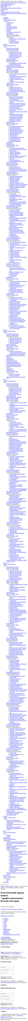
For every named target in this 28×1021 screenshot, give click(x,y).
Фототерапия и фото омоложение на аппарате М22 (18, 481)
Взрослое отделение (15, 374)
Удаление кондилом (15, 253)
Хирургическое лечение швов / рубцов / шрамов (17, 590)
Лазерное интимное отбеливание (18, 664)
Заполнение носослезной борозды (18, 170)
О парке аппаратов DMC (16, 688)
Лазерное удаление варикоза (17, 533)
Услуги (5, 44)
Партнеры (9, 29)
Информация (7, 837)
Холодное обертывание (16, 129)
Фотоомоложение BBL (15, 195)
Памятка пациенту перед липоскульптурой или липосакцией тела (16, 858)
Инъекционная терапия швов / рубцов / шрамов (17, 588)
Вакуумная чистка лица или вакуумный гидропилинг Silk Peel (18, 148)
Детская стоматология (15, 538)
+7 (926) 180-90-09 (5, 12)
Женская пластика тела (15, 55)
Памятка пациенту (11, 847)
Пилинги (12, 158)
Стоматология (10, 293)
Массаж (9, 356)
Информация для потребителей (18, 38)
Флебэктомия (13, 276)
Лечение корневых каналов (17, 544)
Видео (5, 563)
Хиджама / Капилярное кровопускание (15, 621)
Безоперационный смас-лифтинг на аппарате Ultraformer (18, 204)
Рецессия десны (14, 316)
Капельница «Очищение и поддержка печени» (16, 107)
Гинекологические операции (17, 761)
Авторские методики (12, 28)
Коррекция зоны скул (15, 447)
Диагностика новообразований (17, 242)
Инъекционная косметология (14, 206)
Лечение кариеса (14, 309)
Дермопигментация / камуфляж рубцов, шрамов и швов (18, 411)
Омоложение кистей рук (16, 444)
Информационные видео (16, 579)
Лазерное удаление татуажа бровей (18, 184)
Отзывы (9, 30)
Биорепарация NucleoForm (16, 214)
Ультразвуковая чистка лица (17, 161)
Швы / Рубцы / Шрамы (12, 69)
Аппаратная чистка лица (16, 700)
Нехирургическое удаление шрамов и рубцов (16, 408)
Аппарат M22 (13, 193)
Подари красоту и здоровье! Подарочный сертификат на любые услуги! (16, 828)
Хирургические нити (15, 64)
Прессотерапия (13, 135)
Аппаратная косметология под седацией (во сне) (17, 695)
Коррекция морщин (15, 440)
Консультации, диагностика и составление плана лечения (17, 799)
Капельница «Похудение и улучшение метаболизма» (16, 115)
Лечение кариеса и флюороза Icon (18, 311)
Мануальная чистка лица (16, 157)
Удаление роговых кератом (16, 743)
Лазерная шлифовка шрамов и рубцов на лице (17, 187)
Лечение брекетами (14, 308)
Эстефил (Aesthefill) (15, 210)
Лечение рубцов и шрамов (16, 717)
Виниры (12, 785)
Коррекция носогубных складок (18, 441)
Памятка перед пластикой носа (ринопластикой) (17, 868)
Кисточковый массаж (15, 603)
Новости (9, 25)
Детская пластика (14, 57)
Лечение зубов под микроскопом (18, 797)
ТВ (7, 880)
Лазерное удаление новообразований (14, 181)
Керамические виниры (15, 550)
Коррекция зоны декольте (16, 642)
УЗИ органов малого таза (16, 88)
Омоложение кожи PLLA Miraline (18, 715)
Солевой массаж (14, 616)
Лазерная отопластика (15, 177)
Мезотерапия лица (14, 228)
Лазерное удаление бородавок (17, 732)
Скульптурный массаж (15, 615)
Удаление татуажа (14, 666)
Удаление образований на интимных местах (16, 741)
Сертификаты (10, 22)
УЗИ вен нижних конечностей (17, 91)
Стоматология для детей (16, 297)
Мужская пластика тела (16, 56)
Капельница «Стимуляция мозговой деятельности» (16, 117)
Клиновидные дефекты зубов (17, 305)
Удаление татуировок (15, 668)
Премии (9, 24)
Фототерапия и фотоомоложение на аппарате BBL (18, 477)
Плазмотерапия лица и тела (17, 716)
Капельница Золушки (15, 121)
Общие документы (14, 41)
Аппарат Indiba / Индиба (16, 685)
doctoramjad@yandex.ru (6, 938)
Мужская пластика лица (16, 53)
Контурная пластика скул (16, 651)
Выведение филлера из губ (16, 451)
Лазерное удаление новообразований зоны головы (17, 507)
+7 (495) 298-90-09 (15, 12)
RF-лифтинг (13, 483)
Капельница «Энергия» (16, 119)
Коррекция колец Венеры (16, 449)
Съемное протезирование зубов (18, 320)
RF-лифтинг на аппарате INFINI (18, 201)
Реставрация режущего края (17, 319)
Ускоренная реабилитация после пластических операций (15, 813)
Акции (5, 816)
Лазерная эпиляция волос (16, 176)
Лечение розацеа (14, 154)
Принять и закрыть (5, 1019)
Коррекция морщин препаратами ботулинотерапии (18, 218)
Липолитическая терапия (16, 227)
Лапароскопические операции (17, 285)
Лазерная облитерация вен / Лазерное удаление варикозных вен (18, 269)
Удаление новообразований (14, 238)
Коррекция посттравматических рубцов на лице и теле (18, 77)
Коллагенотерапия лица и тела (17, 498)
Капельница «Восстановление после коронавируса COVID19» (18, 104)
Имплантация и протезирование (18, 552)
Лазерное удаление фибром (16, 747)
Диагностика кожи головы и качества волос (17, 636)
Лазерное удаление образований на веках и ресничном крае (18, 512)
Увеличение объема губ (16, 168)
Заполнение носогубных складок (18, 169)
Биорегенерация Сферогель (17, 212)
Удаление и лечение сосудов (14, 263)
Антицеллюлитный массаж (17, 126)
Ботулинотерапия (14, 708)
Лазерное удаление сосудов (16, 183)
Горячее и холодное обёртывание (18, 611)
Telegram (11, 944)
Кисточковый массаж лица (16, 130)
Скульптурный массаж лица (17, 137)
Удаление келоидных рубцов (17, 82)
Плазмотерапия (13, 235)
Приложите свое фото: (6, 977)
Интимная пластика (15, 284)
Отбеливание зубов (14, 545)
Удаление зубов (13, 324)
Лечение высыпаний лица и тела (18, 430)
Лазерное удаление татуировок (17, 185)
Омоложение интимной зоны (17, 719)
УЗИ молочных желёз (15, 87)
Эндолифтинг (13, 479)
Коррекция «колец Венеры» (17, 654)
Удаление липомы (14, 254)
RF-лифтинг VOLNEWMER (17, 701)
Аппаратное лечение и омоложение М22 (15, 679)
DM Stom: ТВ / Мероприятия (17, 808)
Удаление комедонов (15, 160)
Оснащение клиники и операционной (16, 845)
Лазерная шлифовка (15, 179)
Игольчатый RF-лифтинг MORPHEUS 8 (16, 199)
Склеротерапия (13, 274)
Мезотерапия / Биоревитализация (18, 501)
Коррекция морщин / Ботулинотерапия (15, 496)
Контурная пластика (12, 162)
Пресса (8, 879)
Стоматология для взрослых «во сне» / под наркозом (18, 327)
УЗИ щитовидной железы (16, 90)
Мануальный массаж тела (16, 606)
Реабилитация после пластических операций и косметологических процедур (18, 691)
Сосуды (8, 367)
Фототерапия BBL (14, 681)
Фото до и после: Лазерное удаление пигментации (16, 461)
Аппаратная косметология (13, 189)
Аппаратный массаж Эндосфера (18, 602)
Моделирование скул (15, 166)
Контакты (6, 882)
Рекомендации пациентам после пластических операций (18, 852)
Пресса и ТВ (7, 875)
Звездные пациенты (12, 26)
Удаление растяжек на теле (16, 424)
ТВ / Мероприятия (11, 814)
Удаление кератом (14, 243)
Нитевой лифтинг (11, 59)
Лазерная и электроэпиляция (17, 456)
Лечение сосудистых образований (18, 429)
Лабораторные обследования (14, 65)
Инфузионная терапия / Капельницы (16, 355)
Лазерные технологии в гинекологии (16, 287)
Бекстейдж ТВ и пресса (16, 577)
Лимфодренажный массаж (16, 131)
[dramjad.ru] (12, 909)
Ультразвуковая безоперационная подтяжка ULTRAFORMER (18, 698)
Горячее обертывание (15, 127)
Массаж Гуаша (13, 607)
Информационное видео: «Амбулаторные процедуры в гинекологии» (17, 764)
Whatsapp (3, 944)
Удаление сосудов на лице (16, 528)
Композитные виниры (15, 307)
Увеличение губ (14, 439)
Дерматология (10, 144)
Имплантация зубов (15, 303)
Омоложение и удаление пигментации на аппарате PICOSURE (16, 486)
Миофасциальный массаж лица (18, 610)
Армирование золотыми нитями (18, 63)
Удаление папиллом (15, 255)
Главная (6, 17)
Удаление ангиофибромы (16, 250)
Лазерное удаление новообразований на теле (16, 517)
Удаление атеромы (14, 251)
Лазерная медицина (12, 172)
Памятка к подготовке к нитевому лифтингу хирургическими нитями (18, 865)
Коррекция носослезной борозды (18, 443)
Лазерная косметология (12, 362)
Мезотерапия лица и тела (16, 713)
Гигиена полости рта (15, 301)
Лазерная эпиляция (14, 660)
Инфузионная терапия (12, 92)
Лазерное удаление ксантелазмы (18, 734)
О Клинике (12, 40)
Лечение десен (13, 796)
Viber (7, 944)
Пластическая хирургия (13, 48)
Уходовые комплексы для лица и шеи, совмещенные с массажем (18, 618)
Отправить (3, 985)
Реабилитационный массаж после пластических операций (18, 613)
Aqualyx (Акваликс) (15, 211)
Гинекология (10, 277)
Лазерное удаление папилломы (17, 728)
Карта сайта (7, 933)
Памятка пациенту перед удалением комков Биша (16, 861)
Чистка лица (13, 421)
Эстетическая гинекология (16, 292)
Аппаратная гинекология (16, 289)
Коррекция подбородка (15, 445)
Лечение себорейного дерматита (18, 156)
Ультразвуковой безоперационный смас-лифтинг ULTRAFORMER (18, 489)
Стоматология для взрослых (17, 325)
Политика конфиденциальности (12, 934)
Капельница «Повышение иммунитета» (16, 109)
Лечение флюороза (14, 554)
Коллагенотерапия (14, 709)
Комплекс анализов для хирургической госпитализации (18, 352)
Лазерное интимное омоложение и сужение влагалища (18, 282)
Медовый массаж (14, 134)
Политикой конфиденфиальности (9, 982)
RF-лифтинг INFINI (15, 686)
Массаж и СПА (10, 122)
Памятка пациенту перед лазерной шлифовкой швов (18, 854)
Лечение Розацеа (14, 425)
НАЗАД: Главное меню (10, 20)
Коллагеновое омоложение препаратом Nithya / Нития (16, 230)
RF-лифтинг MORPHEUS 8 (17, 693)
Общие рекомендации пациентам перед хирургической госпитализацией (17, 842)
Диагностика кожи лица (16, 634)
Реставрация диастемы (15, 317)
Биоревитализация (14, 236)
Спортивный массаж (15, 139)
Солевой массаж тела (15, 138)
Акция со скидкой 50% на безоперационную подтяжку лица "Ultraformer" (15, 822)
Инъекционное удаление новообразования (16, 509)
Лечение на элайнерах (15, 312)
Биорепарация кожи (15, 723)
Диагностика (10, 83)
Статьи (8, 836)
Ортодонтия (13, 553)
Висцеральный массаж (15, 141)
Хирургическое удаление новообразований (16, 520)
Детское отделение (14, 375)
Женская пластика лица (16, 52)
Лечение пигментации (15, 153)
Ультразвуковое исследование (17, 354)
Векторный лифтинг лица (16, 448)
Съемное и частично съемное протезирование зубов (17, 558)
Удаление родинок (14, 262)
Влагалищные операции (16, 290)
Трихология (10, 142)
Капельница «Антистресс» (16, 96)
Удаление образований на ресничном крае (16, 736)
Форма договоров (14, 42)
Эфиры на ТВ (13, 767)
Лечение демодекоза (15, 152)
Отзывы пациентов (14, 806)
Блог (5, 831)
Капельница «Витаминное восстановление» (16, 98)
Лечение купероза (14, 273)
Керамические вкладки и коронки (18, 304)
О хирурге (6, 18)
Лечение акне (13, 150)
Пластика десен (14, 540)
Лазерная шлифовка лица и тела (18, 463)
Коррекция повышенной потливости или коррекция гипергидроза (16, 225)
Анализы (9, 844)
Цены (5, 329)
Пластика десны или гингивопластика (15, 314)
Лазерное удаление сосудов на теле (18, 529)
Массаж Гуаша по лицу (15, 133)
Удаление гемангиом (15, 526)
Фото (5, 379)
